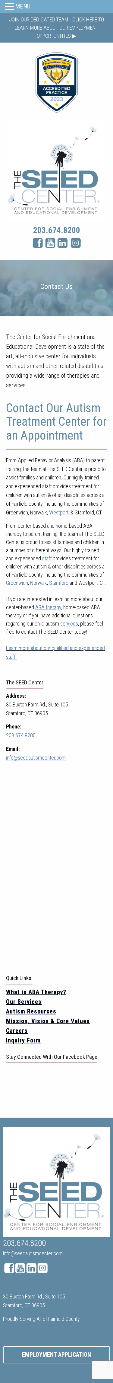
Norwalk (38, 583)
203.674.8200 (56, 230)
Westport (58, 512)
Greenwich (17, 583)
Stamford (58, 583)
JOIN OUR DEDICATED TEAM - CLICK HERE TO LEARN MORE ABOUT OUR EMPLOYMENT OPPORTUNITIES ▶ (56, 27)
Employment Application (56, 1354)
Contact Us (14, 1283)
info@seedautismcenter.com (33, 1253)
